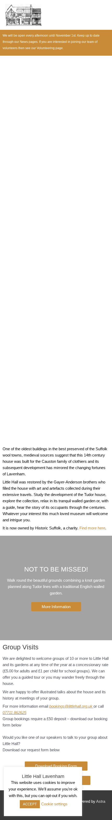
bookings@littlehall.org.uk (70, 706)
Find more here (92, 528)
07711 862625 (14, 713)
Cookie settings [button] (54, 804)
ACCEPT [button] (30, 804)
